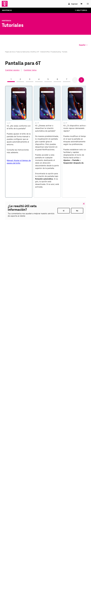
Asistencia (6, 21)
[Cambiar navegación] (82, 10)
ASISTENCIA (7, 10)
